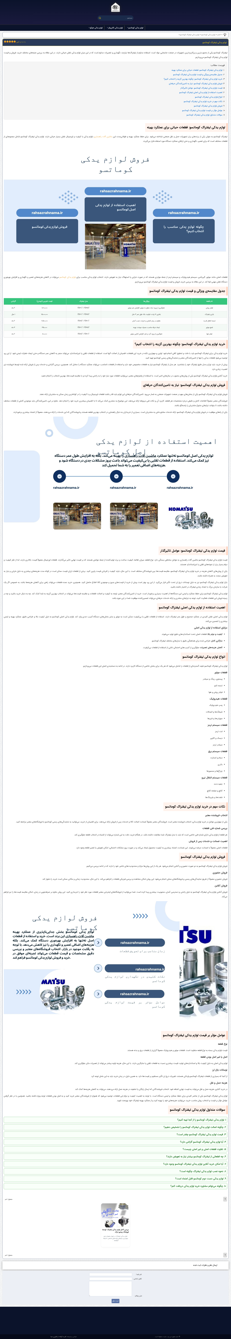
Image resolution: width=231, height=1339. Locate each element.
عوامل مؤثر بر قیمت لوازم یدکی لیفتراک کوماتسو (202, 110)
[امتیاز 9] (14, 41)
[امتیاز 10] (15, 41)
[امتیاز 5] (9, 41)
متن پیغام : (138, 1295)
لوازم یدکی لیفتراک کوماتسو (189, 34)
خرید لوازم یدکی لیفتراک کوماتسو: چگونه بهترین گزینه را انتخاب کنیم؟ (193, 79)
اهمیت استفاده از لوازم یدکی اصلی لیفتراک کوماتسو (200, 92)
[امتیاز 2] (5, 41)
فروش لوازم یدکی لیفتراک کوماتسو (208, 106)
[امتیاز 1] (4, 41)
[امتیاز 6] (10, 41)
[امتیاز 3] (6, 41)
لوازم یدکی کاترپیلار (115, 27)
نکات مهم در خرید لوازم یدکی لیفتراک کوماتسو (203, 101)
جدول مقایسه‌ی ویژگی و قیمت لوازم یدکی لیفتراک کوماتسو (197, 74)
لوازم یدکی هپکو (96, 27)
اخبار (219, 34)
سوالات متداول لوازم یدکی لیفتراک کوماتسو (204, 115)
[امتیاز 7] (11, 41)
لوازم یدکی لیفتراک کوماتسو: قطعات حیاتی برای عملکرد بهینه (197, 70)
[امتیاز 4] (8, 41)
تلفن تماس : (137, 1278)
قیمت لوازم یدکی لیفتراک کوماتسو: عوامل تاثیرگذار (201, 88)
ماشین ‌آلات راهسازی (103, 136)
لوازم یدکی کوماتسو (135, 27)
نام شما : (138, 1274)
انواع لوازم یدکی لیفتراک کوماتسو (208, 97)
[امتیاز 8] (12, 41)
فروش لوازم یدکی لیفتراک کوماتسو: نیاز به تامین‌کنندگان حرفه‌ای (195, 83)
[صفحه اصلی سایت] (115, 7)
